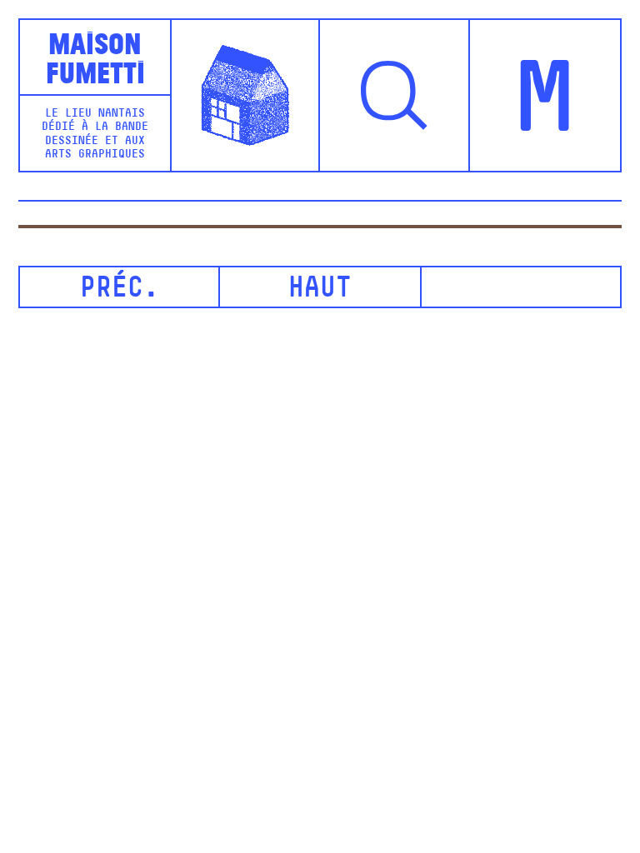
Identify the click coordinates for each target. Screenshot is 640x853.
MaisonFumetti (95, 56)
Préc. (119, 289)
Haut (320, 289)
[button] (395, 95)
